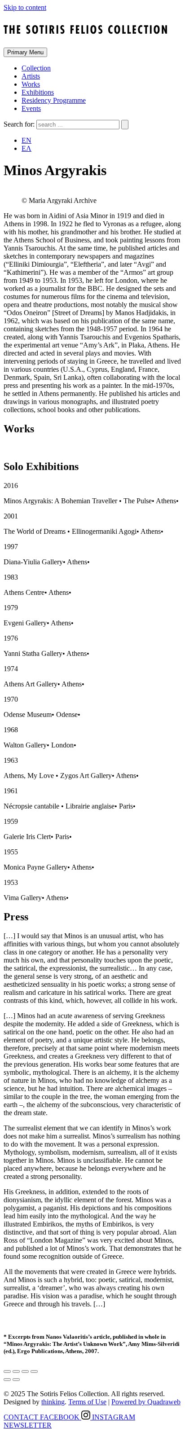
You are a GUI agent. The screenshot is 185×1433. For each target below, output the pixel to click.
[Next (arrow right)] (16, 1379)
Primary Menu (25, 52)
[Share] (16, 1371)
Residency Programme (54, 100)
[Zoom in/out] (34, 1371)
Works (31, 84)
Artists (31, 76)
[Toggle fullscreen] (25, 1371)
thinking (53, 1402)
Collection (36, 68)
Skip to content (25, 7)
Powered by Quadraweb (146, 1402)
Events (31, 108)
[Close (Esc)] (7, 1371)
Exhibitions (38, 92)
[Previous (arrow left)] (7, 1379)
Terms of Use (87, 1402)
